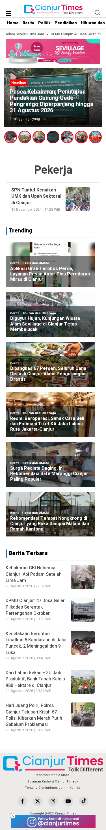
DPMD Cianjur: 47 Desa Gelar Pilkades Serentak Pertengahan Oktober (35, 607)
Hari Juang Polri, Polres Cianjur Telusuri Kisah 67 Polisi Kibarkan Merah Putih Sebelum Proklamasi (34, 715)
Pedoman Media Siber (51, 775)
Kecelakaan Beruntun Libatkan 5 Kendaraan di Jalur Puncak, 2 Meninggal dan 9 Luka (36, 643)
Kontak (75, 788)
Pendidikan (66, 23)
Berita (28, 23)
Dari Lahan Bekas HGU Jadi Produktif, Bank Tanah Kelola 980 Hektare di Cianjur (35, 679)
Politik (44, 23)
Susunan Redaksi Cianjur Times (51, 781)
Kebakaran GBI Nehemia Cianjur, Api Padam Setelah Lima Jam (34, 574)
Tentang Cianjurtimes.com (45, 788)
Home (13, 23)
